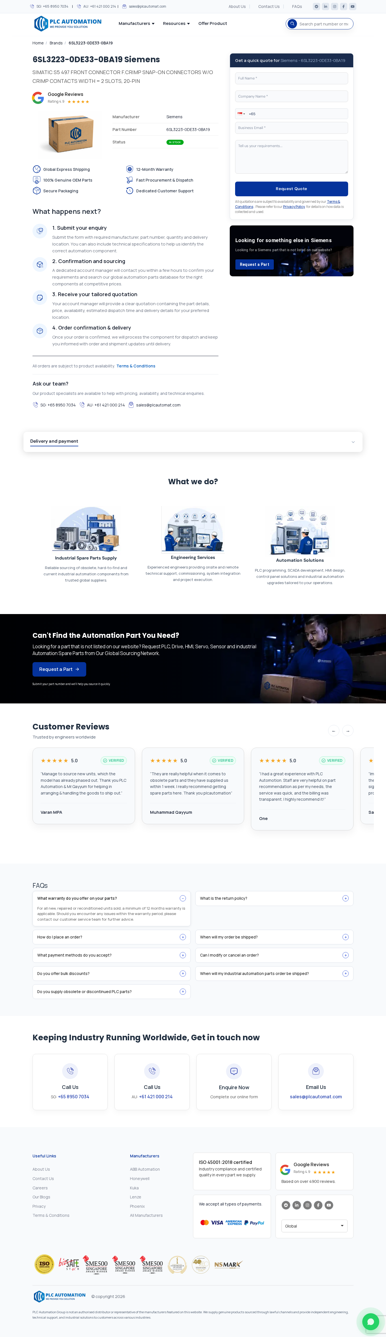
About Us (237, 6)
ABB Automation (145, 1169)
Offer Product (212, 23)
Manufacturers (134, 23)
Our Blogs (41, 1197)
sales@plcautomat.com (147, 6)
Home (38, 43)
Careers (40, 1187)
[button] (240, 114)
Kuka (134, 1187)
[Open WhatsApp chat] (370, 1321)
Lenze (135, 1197)
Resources (174, 23)
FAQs (297, 6)
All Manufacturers (146, 1215)
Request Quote (291, 188)
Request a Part (255, 264)
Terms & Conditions (135, 366)
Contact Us (269, 6)
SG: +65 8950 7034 (52, 6)
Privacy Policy (294, 206)
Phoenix (137, 1206)
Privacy (38, 1206)
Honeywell (139, 1178)
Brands (56, 43)
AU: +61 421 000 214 (99, 6)
